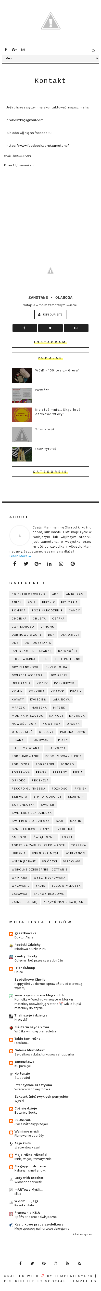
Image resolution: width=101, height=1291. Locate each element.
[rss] (79, 1263)
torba (67, 837)
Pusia (78, 772)
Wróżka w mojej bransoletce (35, 1031)
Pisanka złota (24, 1205)
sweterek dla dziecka (32, 813)
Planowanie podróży (29, 1135)
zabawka (19, 894)
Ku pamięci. (22, 1066)
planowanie (41, 740)
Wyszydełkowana (50, 877)
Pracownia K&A (27, 1213)
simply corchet (48, 796)
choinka (19, 618)
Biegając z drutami (30, 1166)
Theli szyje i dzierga (31, 1015)
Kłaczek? (21, 1019)
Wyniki (19, 1101)
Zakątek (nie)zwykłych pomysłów (41, 1096)
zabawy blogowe (49, 894)
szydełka (63, 829)
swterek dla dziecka (31, 821)
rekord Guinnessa (28, 788)
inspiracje (21, 683)
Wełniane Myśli (46, 853)
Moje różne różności (30, 1155)
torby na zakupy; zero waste (38, 845)
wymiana (19, 877)
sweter (47, 804)
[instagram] (22, 49)
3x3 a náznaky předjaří (31, 1124)
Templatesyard (73, 1276)
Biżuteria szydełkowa (31, 1027)
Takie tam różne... (28, 1039)
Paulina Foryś (72, 732)
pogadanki (45, 764)
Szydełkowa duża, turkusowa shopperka (44, 1054)
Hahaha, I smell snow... (30, 1170)
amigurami (75, 594)
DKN (51, 634)
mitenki (60, 707)
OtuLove (46, 732)
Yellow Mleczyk (66, 885)
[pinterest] (73, 564)
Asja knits (22, 1143)
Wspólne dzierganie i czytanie (40, 869)
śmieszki (19, 837)
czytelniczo (23, 626)
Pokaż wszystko (82, 1234)
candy (74, 610)
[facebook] (5, 49)
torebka (78, 845)
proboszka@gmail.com (24, 120)
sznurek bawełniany (30, 829)
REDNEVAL (22, 1120)
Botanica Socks (25, 1112)
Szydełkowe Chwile (30, 979)
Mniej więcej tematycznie (32, 1159)
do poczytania (38, 643)
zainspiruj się (24, 902)
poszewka (21, 772)
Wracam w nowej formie (32, 1089)
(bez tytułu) (46, 449)
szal (60, 821)
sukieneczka (23, 804)
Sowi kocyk (45, 429)
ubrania (19, 853)
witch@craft (24, 861)
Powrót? (42, 390)
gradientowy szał (27, 1147)
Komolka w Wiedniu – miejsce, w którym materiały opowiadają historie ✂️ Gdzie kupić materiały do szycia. (47, 1004)
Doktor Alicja (23, 937)
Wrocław (71, 861)
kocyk (42, 683)
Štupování (22, 1078)
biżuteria (69, 602)
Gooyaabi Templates (71, 1281)
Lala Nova (61, 699)
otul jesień (22, 732)
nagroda (77, 715)
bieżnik (48, 602)
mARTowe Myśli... (28, 1189)
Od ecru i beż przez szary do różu (38, 960)
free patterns (68, 659)
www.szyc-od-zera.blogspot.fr (39, 995)
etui (45, 659)
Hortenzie (22, 1073)
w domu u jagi (26, 1201)
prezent (60, 772)
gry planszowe (25, 667)
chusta (39, 618)
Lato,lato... (21, 1043)
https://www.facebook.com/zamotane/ (37, 146)
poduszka (20, 764)
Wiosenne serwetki (28, 1182)
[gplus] (14, 49)
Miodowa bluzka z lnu (30, 949)
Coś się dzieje (25, 1108)
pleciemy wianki (26, 748)
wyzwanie (21, 885)
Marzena (39, 707)
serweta (19, 796)
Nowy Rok (52, 723)
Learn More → (20, 556)
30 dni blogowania (29, 594)
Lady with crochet (28, 1178)
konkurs (37, 691)
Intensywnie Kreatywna (33, 1085)
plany (63, 740)
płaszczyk (56, 748)
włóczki (49, 861)
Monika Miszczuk (27, 715)
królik (76, 691)
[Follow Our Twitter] (50, 328)
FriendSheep (24, 968)
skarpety (76, 796)
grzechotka (56, 667)
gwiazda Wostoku (28, 675)
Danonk (47, 626)
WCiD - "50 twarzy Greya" (57, 370)
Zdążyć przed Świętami (64, 902)
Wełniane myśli (26, 1131)
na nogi (56, 715)
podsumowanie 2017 (63, 756)
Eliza (17, 1194)
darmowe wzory (27, 634)
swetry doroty (25, 956)
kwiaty (18, 699)
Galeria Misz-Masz (29, 1050)
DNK (15, 643)
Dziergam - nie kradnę (32, 651)
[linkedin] (49, 564)
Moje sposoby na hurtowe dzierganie (41, 1228)
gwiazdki (59, 675)
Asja (32, 602)
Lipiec (18, 972)
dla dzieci (70, 634)
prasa (41, 772)
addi (56, 594)
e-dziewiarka (23, 659)
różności (60, 788)
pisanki (18, 740)
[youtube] (67, 1263)
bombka (18, 610)
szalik (75, 821)
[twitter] (26, 564)
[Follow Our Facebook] (25, 328)
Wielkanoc (75, 853)
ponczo (67, 764)
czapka (58, 618)
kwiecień (38, 699)
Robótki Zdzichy (27, 945)
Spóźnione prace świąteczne (35, 1217)
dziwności (67, 651)
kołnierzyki (65, 683)
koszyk (57, 691)
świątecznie (45, 837)
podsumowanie (25, 756)
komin (17, 691)
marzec (18, 707)
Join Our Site (52, 314)
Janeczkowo (24, 1062)
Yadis (41, 885)
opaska (73, 723)
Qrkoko (19, 780)
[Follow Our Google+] (76, 328)
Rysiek (81, 788)
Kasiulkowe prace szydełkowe (38, 1224)
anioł (17, 602)
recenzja (40, 780)
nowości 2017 (24, 723)
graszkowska (25, 933)
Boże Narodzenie (47, 610)
